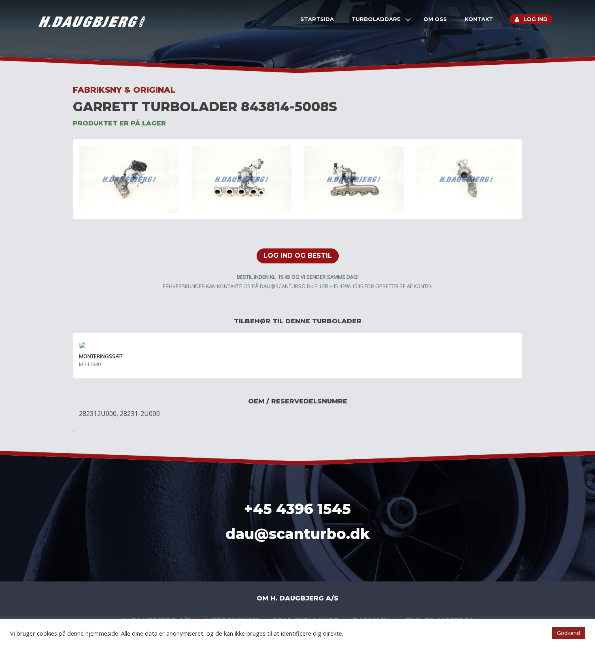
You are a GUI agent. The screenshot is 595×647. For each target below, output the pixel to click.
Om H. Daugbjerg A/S (297, 598)
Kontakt (479, 19)
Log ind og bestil (298, 255)
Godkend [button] (568, 632)
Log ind (535, 19)
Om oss (435, 19)
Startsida (317, 19)
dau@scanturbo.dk (286, 286)
